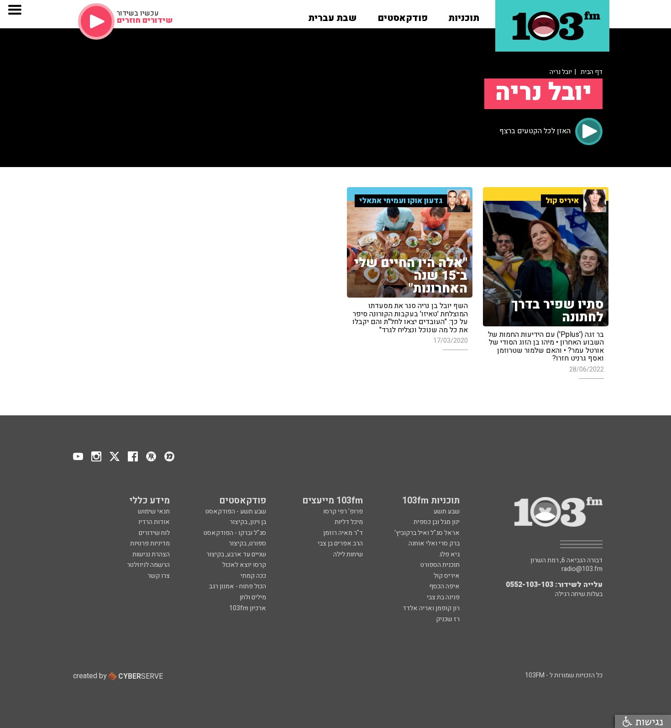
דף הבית (592, 72)
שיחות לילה (348, 554)
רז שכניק (448, 619)
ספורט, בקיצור (247, 543)
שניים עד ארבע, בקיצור (236, 554)
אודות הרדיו (154, 522)
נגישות (647, 721)
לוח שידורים (154, 532)
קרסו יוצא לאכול (244, 564)
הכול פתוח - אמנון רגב (237, 586)
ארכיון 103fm (247, 608)
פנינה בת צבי (443, 597)
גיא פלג (449, 554)
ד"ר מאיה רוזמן (343, 532)
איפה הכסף (444, 586)
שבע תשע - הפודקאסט (235, 511)
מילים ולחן (253, 597)
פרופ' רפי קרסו (343, 511)
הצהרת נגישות (151, 554)
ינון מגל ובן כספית (437, 522)
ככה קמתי (253, 575)
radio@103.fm (582, 569)
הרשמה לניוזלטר (148, 564)
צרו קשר (158, 575)
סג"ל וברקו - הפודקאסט (235, 532)
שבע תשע (447, 511)
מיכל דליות (349, 522)
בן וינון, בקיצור (248, 522)
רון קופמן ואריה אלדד (431, 608)
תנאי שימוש (154, 511)
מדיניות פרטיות (150, 543)
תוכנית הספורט (440, 564)
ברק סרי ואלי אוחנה (434, 543)
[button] (463, 15)
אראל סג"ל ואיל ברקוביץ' (427, 532)
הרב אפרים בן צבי (340, 543)
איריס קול (447, 575)
